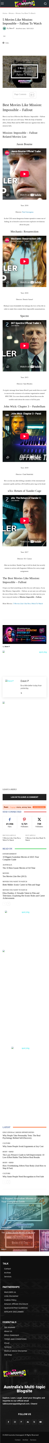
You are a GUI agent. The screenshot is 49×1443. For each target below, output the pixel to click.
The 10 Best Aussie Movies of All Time (19, 868)
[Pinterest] (21, 1422)
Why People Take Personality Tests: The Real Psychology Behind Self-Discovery (21, 1136)
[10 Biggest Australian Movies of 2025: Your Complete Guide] (24, 1212)
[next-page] (8, 903)
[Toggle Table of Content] (30, 95)
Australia (7, 865)
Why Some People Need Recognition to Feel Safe (23, 1176)
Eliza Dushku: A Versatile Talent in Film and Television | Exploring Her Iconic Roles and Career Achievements (24, 895)
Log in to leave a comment (24, 797)
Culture (6, 1143)
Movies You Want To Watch (25, 13)
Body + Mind (8, 1152)
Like (9, 818)
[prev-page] (4, 903)
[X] (21, 692)
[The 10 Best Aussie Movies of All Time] (19, 1240)
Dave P (11, 28)
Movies (11, 13)
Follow (24, 818)
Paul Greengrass (27, 212)
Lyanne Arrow (6, 1227)
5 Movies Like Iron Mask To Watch (35, 839)
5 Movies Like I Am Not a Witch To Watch (28, 604)
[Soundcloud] (27, 1422)
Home (5, 13)
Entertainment (10, 854)
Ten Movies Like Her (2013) (14, 876)
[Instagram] (14, 1422)
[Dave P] (5, 28)
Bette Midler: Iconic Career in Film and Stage (21, 885)
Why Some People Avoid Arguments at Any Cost (23, 1146)
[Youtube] (40, 1422)
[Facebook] (8, 1422)
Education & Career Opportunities (18, 1132)
